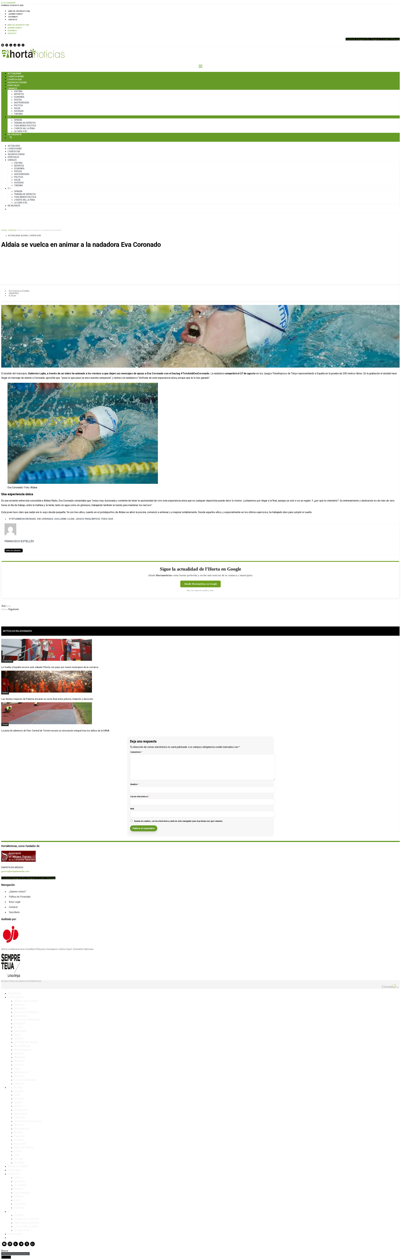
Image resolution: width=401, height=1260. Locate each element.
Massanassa (21, 1128)
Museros (19, 1061)
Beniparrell (21, 1110)
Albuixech (20, 1008)
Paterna (5, 693)
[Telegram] (14, 45)
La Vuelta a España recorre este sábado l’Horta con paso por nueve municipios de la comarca (49, 667)
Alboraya (19, 1004)
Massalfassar (22, 1046)
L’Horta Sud (15, 79)
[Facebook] (2, 45)
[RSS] (10, 45)
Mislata (18, 1132)
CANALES (14, 1174)
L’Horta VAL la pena (26, 1226)
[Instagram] (6, 45)
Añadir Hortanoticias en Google (200, 584)
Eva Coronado (45, 519)
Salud (17, 108)
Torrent (5, 724)
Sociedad (18, 111)
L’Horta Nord (16, 76)
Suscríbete (13, 17)
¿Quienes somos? (15, 14)
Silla (16, 1155)
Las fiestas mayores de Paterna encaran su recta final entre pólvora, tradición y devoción (47, 699)
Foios (17, 1035)
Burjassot (20, 1023)
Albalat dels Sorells (26, 1001)
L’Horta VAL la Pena (24, 128)
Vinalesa (19, 1083)
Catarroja (19, 1117)
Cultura (18, 91)
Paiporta (19, 1136)
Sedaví (18, 1151)
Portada (4, 230)
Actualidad (14, 73)
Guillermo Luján (64, 519)
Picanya (18, 1140)
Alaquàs (19, 1091)
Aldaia (24, 235)
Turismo (18, 114)
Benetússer (21, 1113)
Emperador (20, 1031)
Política (18, 105)
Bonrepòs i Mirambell (27, 1019)
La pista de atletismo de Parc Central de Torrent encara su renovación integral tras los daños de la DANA (55, 730)
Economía (19, 97)
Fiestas (18, 100)
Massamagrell (22, 1050)
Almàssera (20, 1016)
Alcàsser (19, 1098)
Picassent (20, 1144)
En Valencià (14, 134)
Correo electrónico (139, 796)
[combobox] (15, 1253)
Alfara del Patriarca (26, 1012)
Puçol (17, 1068)
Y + (9, 116)
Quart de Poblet (24, 1147)
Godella (18, 1038)
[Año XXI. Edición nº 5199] (19, 11)
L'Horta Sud (35, 235)
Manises (19, 1125)
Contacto (12, 19)
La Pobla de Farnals (26, 1042)
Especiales (14, 85)
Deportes (19, 94)
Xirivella (19, 1162)
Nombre (134, 784)
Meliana (18, 1053)
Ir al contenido (8, 2)
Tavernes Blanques (25, 1080)
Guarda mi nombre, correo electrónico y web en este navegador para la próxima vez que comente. (178, 821)
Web (132, 809)
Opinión (18, 120)
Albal (17, 1095)
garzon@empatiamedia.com (15, 871)
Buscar (11, 137)
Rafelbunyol (21, 1072)
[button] (200, 255)
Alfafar (18, 1106)
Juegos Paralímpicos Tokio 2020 (94, 519)
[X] (19, 45)
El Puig (18, 1027)
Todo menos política (25, 125)
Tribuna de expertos (25, 123)
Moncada (19, 1057)
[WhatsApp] (23, 45)
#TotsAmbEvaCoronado (22, 519)
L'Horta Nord (7, 661)
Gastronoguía (21, 102)
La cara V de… (21, 131)
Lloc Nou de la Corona (27, 1121)
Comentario (136, 752)
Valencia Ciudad (17, 82)
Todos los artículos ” (13, 550)
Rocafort (19, 1076)
